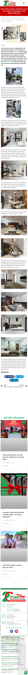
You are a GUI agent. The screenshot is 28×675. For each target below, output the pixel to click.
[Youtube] (16, 631)
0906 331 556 (10, 609)
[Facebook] (11, 631)
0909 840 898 (10, 610)
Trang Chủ (4, 17)
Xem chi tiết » (6, 465)
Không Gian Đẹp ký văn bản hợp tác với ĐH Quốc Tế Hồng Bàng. (13, 457)
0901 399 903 (10, 607)
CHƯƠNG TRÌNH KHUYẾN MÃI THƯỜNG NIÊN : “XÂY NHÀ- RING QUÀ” (13, 515)
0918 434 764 (10, 606)
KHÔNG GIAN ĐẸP (8, 61)
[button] (24, 3)
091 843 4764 (10, 640)
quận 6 (15, 51)
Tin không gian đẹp (13, 17)
